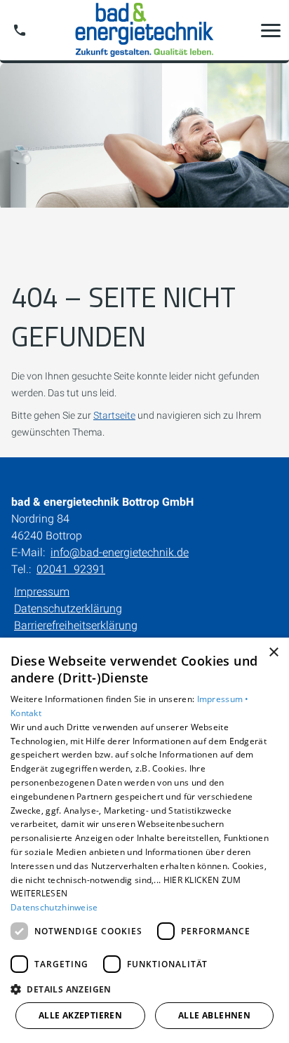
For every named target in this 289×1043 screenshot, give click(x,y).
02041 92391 (70, 569)
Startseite (114, 415)
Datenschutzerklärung (68, 608)
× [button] (273, 652)
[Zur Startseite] (144, 30)
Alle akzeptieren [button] (80, 1015)
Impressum (41, 591)
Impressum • (223, 699)
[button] (270, 30)
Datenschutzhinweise (54, 907)
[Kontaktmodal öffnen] (19, 30)
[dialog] (144, 840)
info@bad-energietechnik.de (120, 552)
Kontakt (26, 713)
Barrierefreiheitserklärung (75, 625)
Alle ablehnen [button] (214, 1015)
